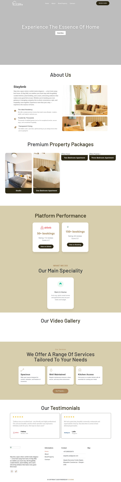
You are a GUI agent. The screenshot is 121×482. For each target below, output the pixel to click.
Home (47, 3)
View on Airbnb (46, 246)
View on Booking (75, 245)
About (53, 3)
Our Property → (60, 391)
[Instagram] (12, 471)
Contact (72, 3)
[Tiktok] (16, 471)
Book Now (18, 173)
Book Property (62, 3)
